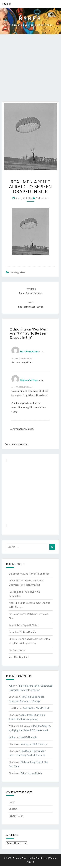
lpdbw (12, 737)
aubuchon (42, 198)
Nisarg (30, 861)
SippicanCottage (29, 380)
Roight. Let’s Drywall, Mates (23, 625)
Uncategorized (17, 272)
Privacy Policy (16, 815)
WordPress (42, 858)
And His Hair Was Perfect (36, 707)
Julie (11, 685)
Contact (13, 808)
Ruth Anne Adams (29, 351)
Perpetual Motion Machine (23, 632)
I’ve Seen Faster (17, 650)
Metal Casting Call (18, 656)
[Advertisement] (30, 69)
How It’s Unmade (28, 737)
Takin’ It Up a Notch (31, 773)
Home (12, 801)
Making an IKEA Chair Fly (33, 744)
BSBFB (6, 4)
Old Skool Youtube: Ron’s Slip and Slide (29, 573)
